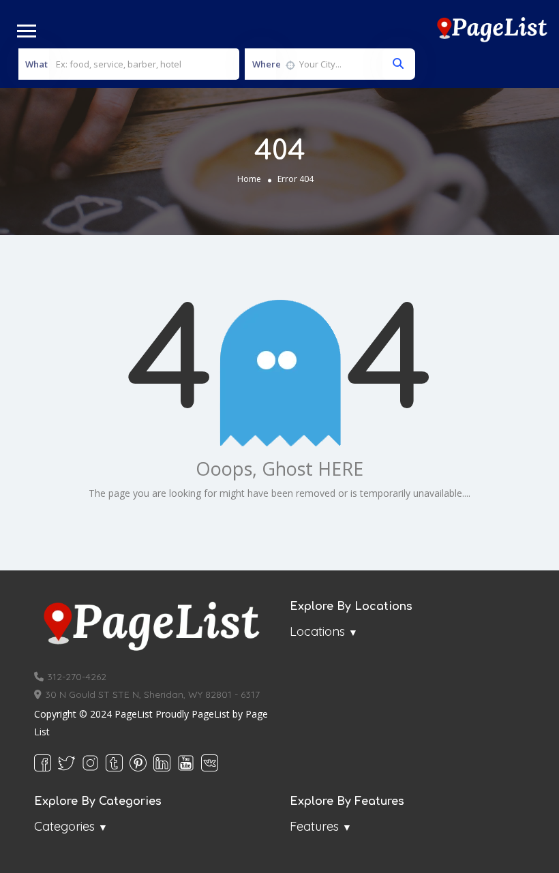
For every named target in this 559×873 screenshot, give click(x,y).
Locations (317, 631)
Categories (64, 826)
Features (314, 826)
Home (249, 179)
